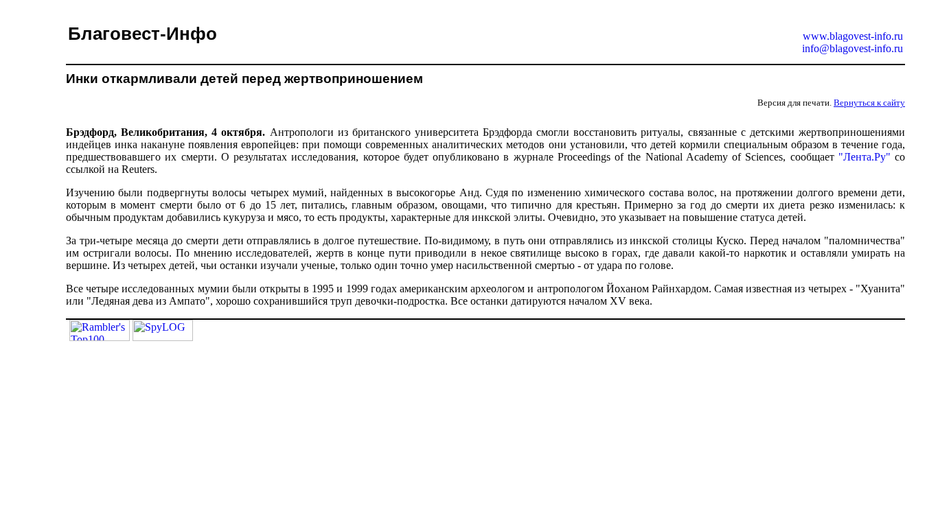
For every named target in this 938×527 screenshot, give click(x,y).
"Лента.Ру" (864, 157)
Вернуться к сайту (869, 102)
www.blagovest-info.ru (853, 36)
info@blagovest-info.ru (852, 48)
